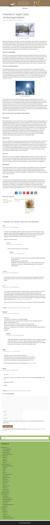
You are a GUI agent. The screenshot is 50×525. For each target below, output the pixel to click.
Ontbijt (4, 514)
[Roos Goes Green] (25, 3)
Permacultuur (4, 494)
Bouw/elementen (6, 497)
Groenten (5, 475)
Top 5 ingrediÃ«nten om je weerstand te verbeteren (29, 211)
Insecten (4, 502)
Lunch (4, 512)
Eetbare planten (6, 501)
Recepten (3, 507)
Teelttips (4, 506)
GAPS (4, 470)
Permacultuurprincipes (7, 504)
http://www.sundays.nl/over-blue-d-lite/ (22, 299)
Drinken (4, 467)
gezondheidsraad (34, 128)
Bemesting (5, 496)
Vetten (4, 487)
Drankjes (4, 511)
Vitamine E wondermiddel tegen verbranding (7, 201)
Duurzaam (3, 455)
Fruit (3, 469)
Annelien (8, 243)
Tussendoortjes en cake (7, 517)
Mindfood (5, 479)
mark (4, 285)
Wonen (4, 462)
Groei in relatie (6, 450)
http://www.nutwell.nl (32, 363)
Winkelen (4, 460)
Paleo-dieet (5, 480)
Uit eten (4, 459)
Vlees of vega (5, 491)
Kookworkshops (4, 492)
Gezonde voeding (14, 20)
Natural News (28, 75)
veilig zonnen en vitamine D (31, 187)
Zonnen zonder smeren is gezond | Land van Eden (18, 307)
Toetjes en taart (6, 516)
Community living (6, 449)
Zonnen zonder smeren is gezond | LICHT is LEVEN (19, 390)
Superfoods (5, 486)
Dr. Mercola (8, 78)
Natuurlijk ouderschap (7, 454)
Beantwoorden (16, 227)
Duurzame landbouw (7, 499)
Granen (4, 472)
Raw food (5, 482)
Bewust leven (4, 447)
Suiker (4, 484)
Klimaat (4, 457)
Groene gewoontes (6, 474)
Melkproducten (6, 477)
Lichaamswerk (6, 452)
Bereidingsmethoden (7, 465)
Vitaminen (20, 20)
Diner (4, 509)
